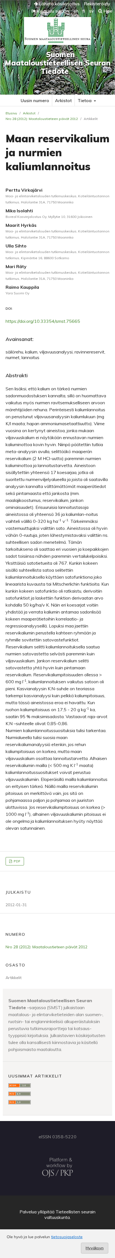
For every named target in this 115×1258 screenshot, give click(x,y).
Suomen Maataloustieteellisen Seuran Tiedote (58, 63)
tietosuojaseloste (67, 1236)
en (75, 11)
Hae (107, 11)
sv (91, 11)
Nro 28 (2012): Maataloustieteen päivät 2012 (42, 119)
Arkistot (63, 100)
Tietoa (85, 100)
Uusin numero (35, 100)
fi (83, 11)
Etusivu (11, 113)
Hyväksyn (95, 1247)
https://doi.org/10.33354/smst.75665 (43, 321)
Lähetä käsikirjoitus (59, 3)
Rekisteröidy (97, 3)
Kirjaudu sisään (52, 11)
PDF (16, 861)
